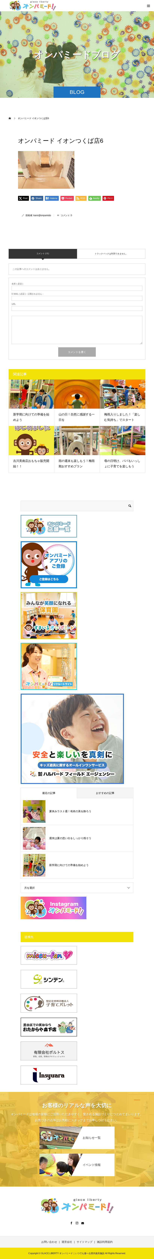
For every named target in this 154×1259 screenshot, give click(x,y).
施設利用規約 (105, 1241)
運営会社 (67, 1241)
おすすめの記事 (105, 792)
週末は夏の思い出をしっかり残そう (70, 838)
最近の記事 (48, 792)
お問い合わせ (49, 1241)
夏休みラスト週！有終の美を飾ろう (70, 811)
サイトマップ (84, 1241)
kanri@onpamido (42, 215)
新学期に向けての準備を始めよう (69, 865)
